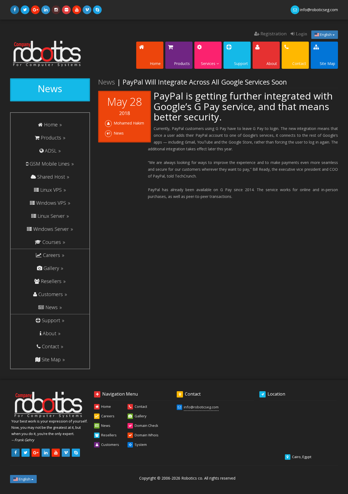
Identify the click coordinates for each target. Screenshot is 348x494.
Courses (51, 242)
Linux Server (51, 216)
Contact (50, 346)
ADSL (51, 150)
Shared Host (51, 176)
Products (51, 137)
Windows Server (51, 229)
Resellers (51, 281)
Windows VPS (51, 203)
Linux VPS (51, 190)
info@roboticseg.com (201, 407)
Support (51, 320)
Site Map (51, 359)
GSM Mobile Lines (49, 163)
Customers (50, 294)
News (51, 307)
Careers (51, 255)
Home (51, 124)
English (326, 34)
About (49, 333)
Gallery (51, 268)
